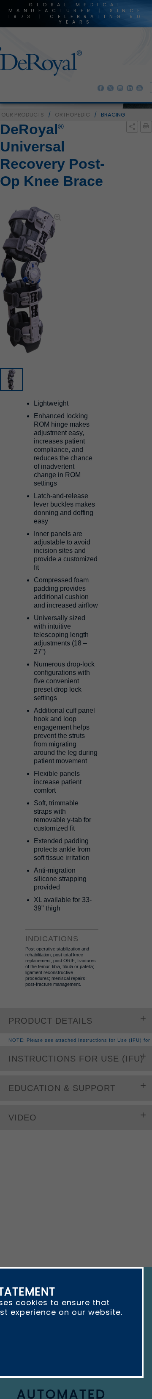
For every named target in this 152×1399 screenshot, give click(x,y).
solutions (98, 982)
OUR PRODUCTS (22, 115)
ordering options (61, 865)
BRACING (113, 115)
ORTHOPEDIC (72, 115)
